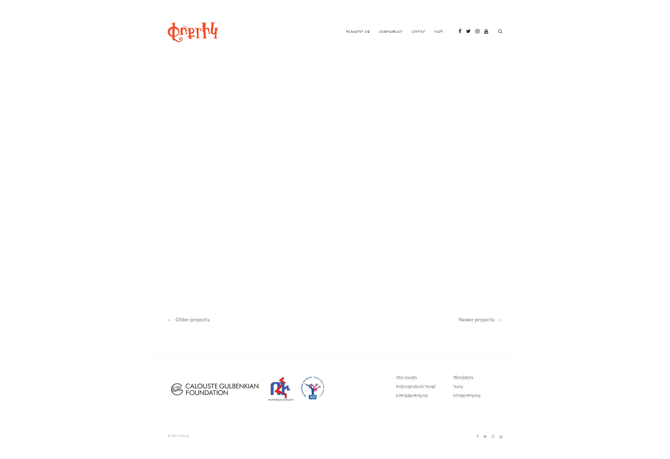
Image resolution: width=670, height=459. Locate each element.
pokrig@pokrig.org (411, 395)
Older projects (192, 320)
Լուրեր (419, 31)
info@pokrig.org (467, 395)
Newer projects (477, 320)
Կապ (438, 31)
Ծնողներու (463, 377)
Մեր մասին (406, 377)
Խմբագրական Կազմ (416, 386)
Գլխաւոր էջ (358, 31)
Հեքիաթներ (391, 31)
